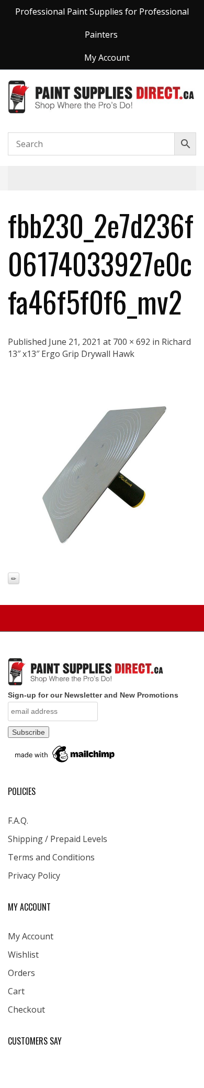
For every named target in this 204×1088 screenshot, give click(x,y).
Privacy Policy (34, 875)
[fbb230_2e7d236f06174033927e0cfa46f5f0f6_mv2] (102, 474)
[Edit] (13, 578)
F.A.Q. (18, 820)
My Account (30, 936)
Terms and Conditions (51, 857)
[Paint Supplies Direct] (102, 96)
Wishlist (23, 954)
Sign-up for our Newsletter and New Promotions (93, 695)
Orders (21, 973)
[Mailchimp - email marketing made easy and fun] (65, 753)
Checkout (26, 1009)
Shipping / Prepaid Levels (57, 839)
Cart (16, 991)
